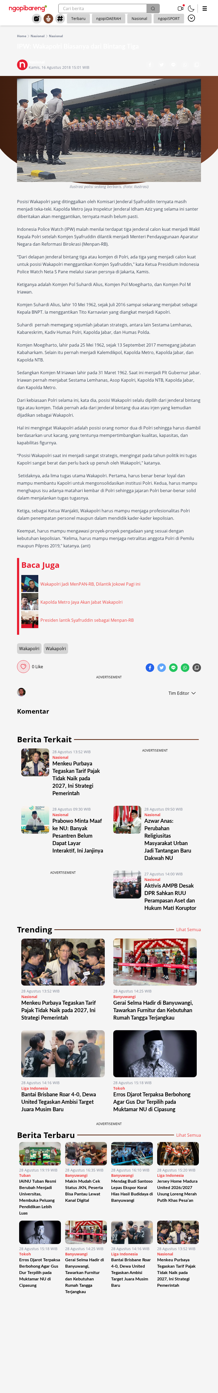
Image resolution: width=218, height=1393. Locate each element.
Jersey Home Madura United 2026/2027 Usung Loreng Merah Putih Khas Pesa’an (177, 1191)
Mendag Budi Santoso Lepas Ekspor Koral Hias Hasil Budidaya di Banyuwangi (132, 1191)
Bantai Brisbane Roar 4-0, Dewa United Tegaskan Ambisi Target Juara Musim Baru (58, 1102)
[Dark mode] (191, 8)
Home (21, 36)
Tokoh (119, 1088)
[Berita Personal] (48, 18)
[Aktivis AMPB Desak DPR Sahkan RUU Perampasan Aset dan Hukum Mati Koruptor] (127, 891)
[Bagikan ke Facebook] (150, 65)
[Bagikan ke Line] (174, 65)
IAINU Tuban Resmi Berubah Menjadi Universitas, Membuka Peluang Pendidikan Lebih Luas (37, 1197)
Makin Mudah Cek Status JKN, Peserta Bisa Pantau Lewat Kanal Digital (84, 1191)
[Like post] (23, 666)
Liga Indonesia (34, 1088)
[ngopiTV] (180, 8)
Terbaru (78, 18)
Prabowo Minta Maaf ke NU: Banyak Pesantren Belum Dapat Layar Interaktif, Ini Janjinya (77, 836)
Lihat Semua (188, 929)
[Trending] (36, 18)
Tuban (25, 1175)
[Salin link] (196, 65)
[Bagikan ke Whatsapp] (185, 65)
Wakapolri (29, 648)
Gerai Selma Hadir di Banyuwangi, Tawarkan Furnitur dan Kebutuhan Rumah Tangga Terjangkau (153, 1010)
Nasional (139, 18)
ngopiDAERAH (108, 18)
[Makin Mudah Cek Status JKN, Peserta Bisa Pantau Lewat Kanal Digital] (86, 1153)
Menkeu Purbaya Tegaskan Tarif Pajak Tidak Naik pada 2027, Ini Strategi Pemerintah (76, 778)
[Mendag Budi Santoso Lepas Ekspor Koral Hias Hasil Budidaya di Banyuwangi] (132, 1153)
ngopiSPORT (169, 18)
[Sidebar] (204, 8)
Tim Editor (179, 693)
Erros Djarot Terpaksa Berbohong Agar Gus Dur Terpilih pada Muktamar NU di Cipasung (152, 1102)
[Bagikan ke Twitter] (162, 65)
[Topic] (60, 18)
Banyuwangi (124, 996)
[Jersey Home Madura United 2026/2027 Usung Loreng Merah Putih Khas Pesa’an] (178, 1153)
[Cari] (152, 8)
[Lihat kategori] (191, 18)
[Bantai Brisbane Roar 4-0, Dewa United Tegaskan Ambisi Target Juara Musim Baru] (63, 1053)
